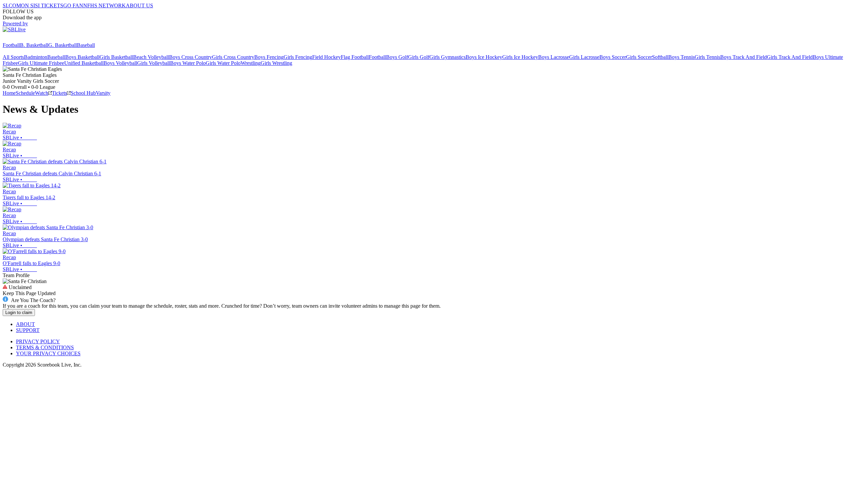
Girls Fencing (298, 57)
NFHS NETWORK (104, 5)
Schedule (25, 93)
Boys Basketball (82, 57)
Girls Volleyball (153, 63)
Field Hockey (326, 57)
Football (11, 45)
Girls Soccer (639, 57)
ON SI (28, 5)
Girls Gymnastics (447, 57)
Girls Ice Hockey (520, 57)
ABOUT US (139, 5)
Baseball (86, 45)
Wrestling (251, 63)
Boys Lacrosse (553, 57)
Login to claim (18, 312)
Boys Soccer (612, 57)
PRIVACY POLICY (38, 341)
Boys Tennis (681, 57)
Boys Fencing (269, 57)
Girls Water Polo (223, 63)
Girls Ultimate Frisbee (41, 63)
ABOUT (25, 324)
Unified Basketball (84, 63)
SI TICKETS (49, 5)
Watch (41, 93)
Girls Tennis (707, 57)
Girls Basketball (116, 57)
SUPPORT (28, 330)
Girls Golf (418, 57)
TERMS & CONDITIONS (45, 347)
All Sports (13, 57)
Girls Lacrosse (584, 57)
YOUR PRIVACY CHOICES (48, 353)
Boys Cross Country (190, 57)
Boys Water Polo (188, 63)
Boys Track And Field (743, 57)
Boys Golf (397, 57)
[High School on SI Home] (28, 39)
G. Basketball (62, 45)
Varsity (103, 93)
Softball (660, 57)
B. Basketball (34, 45)
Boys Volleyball (120, 63)
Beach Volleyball (151, 57)
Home (9, 93)
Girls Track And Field (790, 57)
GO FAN (73, 5)
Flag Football (355, 57)
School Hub (83, 93)
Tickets (59, 93)
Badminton (35, 57)
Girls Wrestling (276, 63)
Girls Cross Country (233, 57)
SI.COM (12, 5)
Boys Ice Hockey (484, 57)
